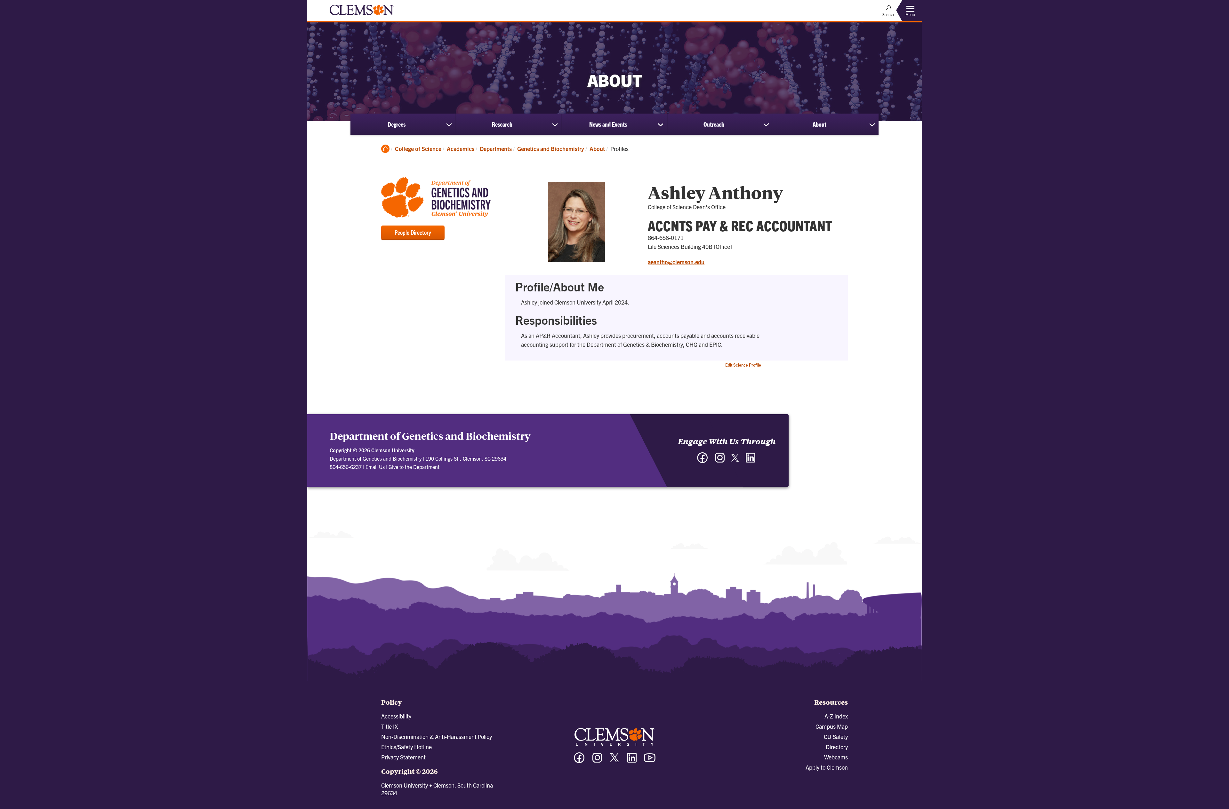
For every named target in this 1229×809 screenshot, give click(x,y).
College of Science (418, 148)
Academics (460, 148)
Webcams (836, 757)
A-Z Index (836, 716)
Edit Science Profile (743, 365)
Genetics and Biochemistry (550, 148)
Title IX (389, 726)
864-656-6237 (346, 467)
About (819, 124)
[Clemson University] (362, 16)
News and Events (608, 124)
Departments (496, 148)
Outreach (713, 124)
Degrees (397, 124)
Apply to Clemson (827, 767)
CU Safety (836, 736)
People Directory (413, 232)
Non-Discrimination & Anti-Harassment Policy (436, 736)
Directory (837, 746)
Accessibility (396, 716)
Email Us (375, 467)
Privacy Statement (403, 757)
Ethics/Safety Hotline (406, 746)
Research (502, 124)
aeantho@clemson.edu (676, 262)
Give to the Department (414, 467)
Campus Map (831, 726)
